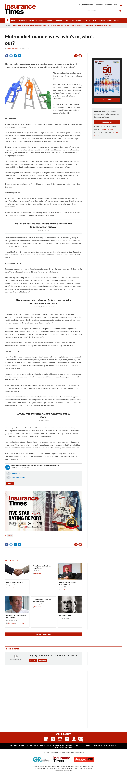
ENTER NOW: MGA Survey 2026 (74, 25)
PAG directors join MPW (14, 582)
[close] (81, 52)
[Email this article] (19, 56)
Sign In (116, 5)
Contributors (58, 745)
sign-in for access (106, 129)
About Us (13, 745)
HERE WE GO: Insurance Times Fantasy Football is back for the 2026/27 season (37, 25)
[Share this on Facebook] (7, 56)
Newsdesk (11, 588)
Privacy (48, 745)
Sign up (10, 483)
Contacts (22, 745)
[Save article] (80, 56)
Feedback (111, 745)
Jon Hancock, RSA (65, 615)
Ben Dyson (11, 623)
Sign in (57, 52)
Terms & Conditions (36, 745)
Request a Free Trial (86, 5)
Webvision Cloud (68, 770)
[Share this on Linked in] (15, 56)
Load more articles (43, 634)
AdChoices (79, 745)
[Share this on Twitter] (11, 56)
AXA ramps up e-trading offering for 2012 (67, 583)
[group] (116, 20)
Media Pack (70, 745)
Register (99, 5)
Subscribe (108, 5)
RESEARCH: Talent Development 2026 (98, 25)
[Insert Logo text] (20, 14)
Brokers (10, 535)
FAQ (104, 745)
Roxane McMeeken (12, 48)
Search (120, 10)
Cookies (88, 745)
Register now (107, 122)
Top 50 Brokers (107, 100)
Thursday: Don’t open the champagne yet (42, 600)
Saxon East (37, 574)
